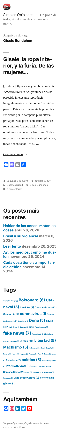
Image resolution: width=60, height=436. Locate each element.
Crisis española (10, 321)
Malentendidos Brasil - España (41, 348)
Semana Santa (13, 372)
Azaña (6, 301)
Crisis (51, 314)
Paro (41, 354)
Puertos (35, 366)
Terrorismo (48, 372)
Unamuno (8, 378)
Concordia (11, 314)
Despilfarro (23, 321)
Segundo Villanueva (17, 181)
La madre (14, 341)
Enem (16, 327)
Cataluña (27, 307)
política (31, 359)
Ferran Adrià (37, 334)
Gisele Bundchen (39, 185)
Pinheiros (13, 360)
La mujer (27, 340)
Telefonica (38, 372)
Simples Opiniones (18, 15)
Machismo (15, 347)
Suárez (28, 372)
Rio (49, 366)
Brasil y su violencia (20, 236)
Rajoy (43, 366)
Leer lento (12, 246)
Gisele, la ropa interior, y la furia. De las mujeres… (28, 65)
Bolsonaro (32, 299)
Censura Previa (46, 307)
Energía (24, 327)
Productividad (18, 366)
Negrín (15, 354)
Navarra (7, 354)
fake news (17, 333)
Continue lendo (15, 154)
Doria (37, 320)
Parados (33, 354)
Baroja (14, 301)
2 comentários (14, 189)
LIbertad (45, 340)
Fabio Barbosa (41, 327)
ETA (31, 327)
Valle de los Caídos (26, 377)
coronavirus (34, 313)
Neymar (24, 354)
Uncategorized (15, 185)
